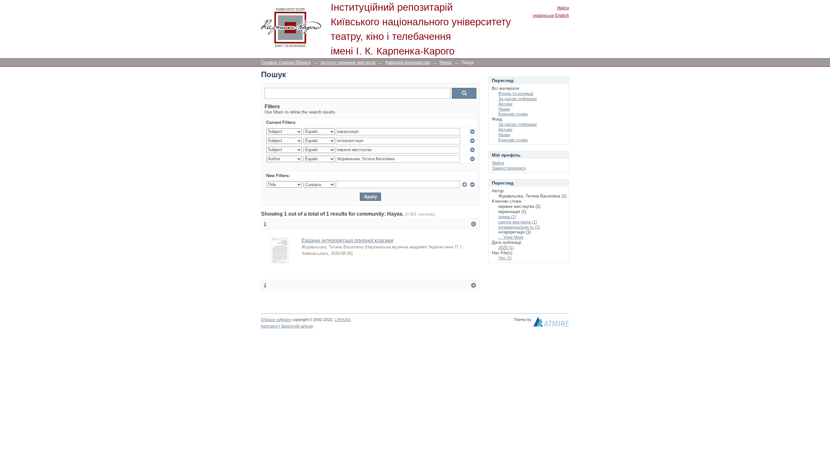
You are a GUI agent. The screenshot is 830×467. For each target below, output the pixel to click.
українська (543, 15)
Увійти (563, 8)
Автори (505, 104)
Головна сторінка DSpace (286, 62)
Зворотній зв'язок (297, 326)
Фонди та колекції (515, 93)
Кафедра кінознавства (407, 62)
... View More (510, 237)
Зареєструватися (509, 168)
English (562, 15)
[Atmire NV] (551, 323)
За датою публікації (517, 98)
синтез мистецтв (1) (517, 222)
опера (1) (507, 216)
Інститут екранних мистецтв (348, 62)
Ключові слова (513, 114)
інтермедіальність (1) (519, 227)
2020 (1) (506, 247)
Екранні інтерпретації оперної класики (347, 240)
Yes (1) (505, 258)
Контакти (269, 326)
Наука (445, 62)
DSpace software (276, 319)
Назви (504, 109)
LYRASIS (343, 319)
